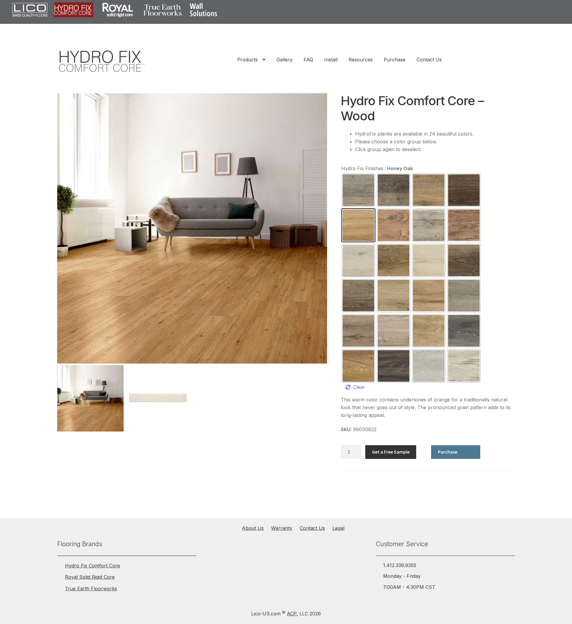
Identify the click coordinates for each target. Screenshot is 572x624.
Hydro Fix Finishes (362, 168)
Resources (361, 60)
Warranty (281, 528)
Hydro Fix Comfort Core (92, 566)
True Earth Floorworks (91, 589)
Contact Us (429, 60)
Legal (338, 528)
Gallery (284, 60)
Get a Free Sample (391, 452)
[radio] (358, 190)
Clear (359, 387)
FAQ (308, 60)
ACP (291, 614)
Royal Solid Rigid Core (90, 577)
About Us (253, 528)
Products (247, 60)
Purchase (394, 60)
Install (331, 60)
